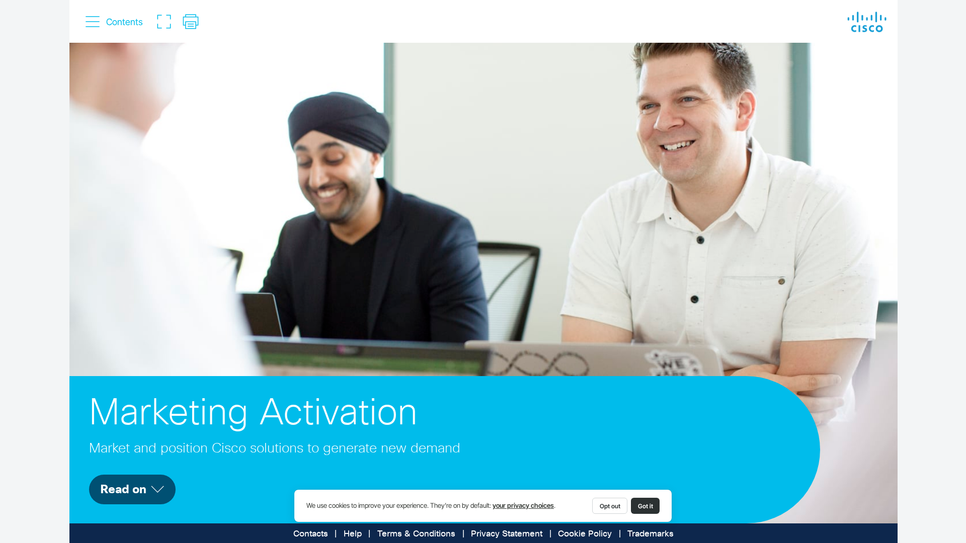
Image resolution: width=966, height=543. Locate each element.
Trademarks (650, 534)
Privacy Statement (506, 534)
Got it (645, 506)
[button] (114, 21)
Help (353, 534)
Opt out (610, 506)
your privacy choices (523, 505)
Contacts (310, 534)
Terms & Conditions (416, 534)
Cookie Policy (585, 534)
